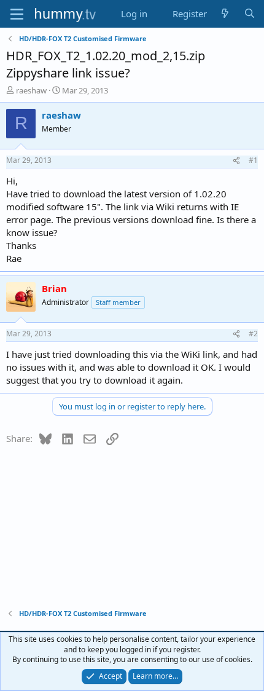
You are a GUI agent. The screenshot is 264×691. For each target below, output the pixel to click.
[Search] (250, 14)
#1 (253, 160)
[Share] (236, 161)
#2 (253, 333)
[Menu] (16, 14)
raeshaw (31, 90)
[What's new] (225, 14)
